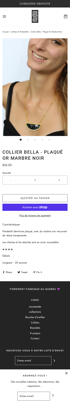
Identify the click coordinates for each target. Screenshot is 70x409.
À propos (35, 333)
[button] (35, 87)
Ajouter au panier (35, 198)
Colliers (35, 322)
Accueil (5, 31)
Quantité (6, 173)
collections (35, 312)
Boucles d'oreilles (35, 317)
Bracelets (35, 328)
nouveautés (35, 306)
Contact (35, 338)
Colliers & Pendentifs (19, 31)
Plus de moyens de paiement (35, 215)
